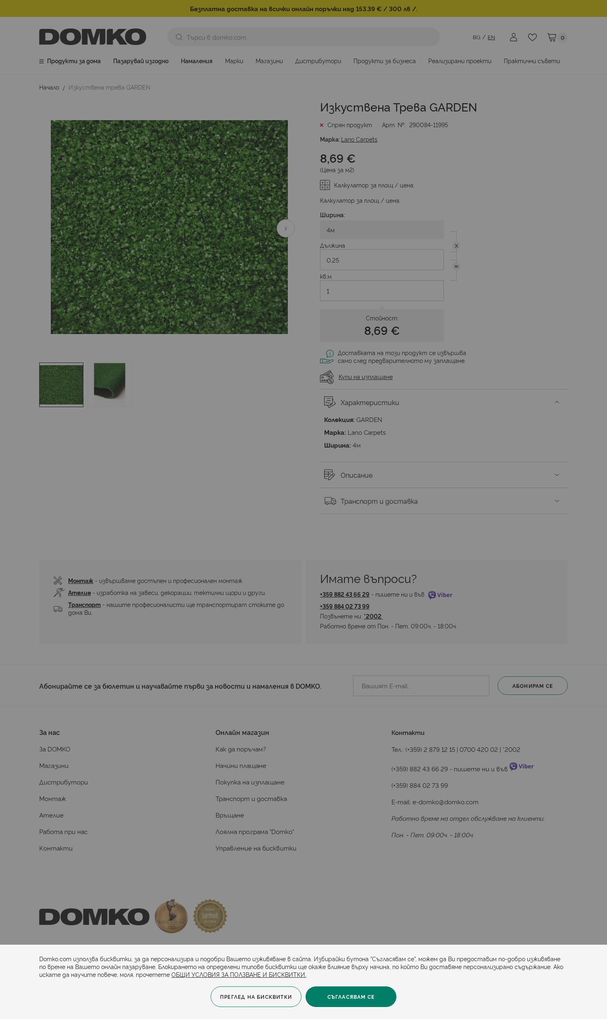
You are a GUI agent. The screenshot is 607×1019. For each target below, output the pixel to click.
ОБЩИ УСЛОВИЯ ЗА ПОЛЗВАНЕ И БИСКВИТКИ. (238, 974)
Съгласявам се (351, 996)
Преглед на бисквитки (256, 996)
